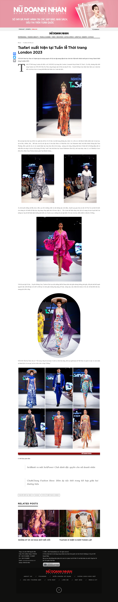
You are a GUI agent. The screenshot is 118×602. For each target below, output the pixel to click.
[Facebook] (14, 54)
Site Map (52, 579)
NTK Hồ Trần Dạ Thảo (25, 495)
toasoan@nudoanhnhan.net (29, 560)
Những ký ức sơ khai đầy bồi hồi (34, 540)
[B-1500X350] (59, 13)
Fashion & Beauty (33, 37)
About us (28, 576)
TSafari (36, 495)
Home (19, 42)
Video (53, 37)
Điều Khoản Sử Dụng (62, 576)
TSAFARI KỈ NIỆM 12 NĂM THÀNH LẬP (75, 540)
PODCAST (22, 29)
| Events (28, 29)
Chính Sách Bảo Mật (87, 576)
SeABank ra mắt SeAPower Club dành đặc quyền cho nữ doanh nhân (61, 467)
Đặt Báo (78, 579)
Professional (22, 37)
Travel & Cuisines (45, 37)
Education (60, 37)
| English (34, 29)
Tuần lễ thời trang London (50, 495)
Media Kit (93, 579)
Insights (84, 37)
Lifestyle (78, 37)
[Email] (14, 60)
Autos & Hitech (68, 37)
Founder (42, 576)
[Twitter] (14, 57)
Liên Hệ (65, 579)
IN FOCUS (91, 37)
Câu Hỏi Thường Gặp (32, 579)
